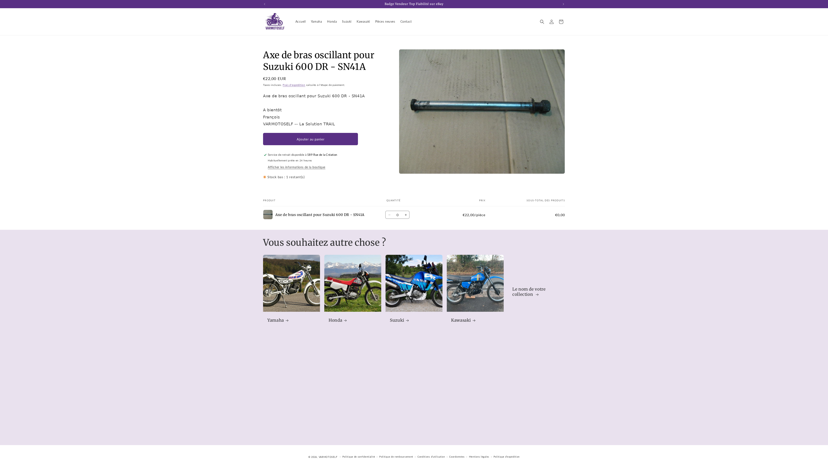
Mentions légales (479, 456)
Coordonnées (457, 456)
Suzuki (397, 320)
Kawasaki (461, 320)
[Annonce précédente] (264, 4)
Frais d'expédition (294, 85)
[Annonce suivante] (563, 4)
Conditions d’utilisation (431, 456)
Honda (335, 320)
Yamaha (275, 320)
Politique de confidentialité (358, 456)
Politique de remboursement (396, 456)
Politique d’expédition (507, 456)
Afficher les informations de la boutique (296, 167)
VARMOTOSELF (328, 456)
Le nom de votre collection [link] (529, 292)
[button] (542, 22)
